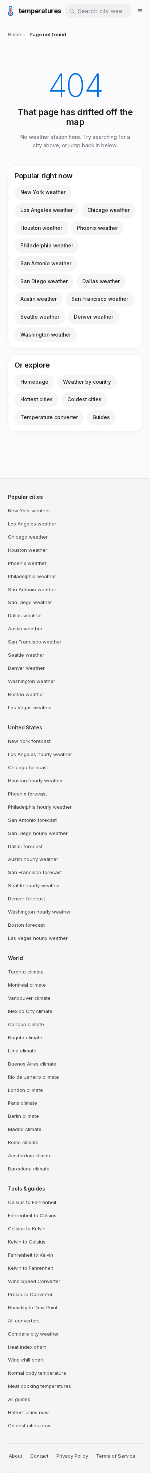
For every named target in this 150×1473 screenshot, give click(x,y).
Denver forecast (26, 898)
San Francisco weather (99, 299)
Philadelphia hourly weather (40, 807)
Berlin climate (23, 1116)
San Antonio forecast (32, 820)
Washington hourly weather (39, 912)
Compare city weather (33, 1334)
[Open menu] (140, 11)
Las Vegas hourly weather (38, 938)
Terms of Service (115, 1456)
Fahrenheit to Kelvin (30, 1255)
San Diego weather (44, 281)
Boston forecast (26, 925)
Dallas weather (101, 281)
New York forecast (29, 741)
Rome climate (23, 1142)
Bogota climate (25, 1037)
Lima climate (22, 1051)
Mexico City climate (30, 1011)
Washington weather (45, 335)
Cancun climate (26, 1024)
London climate (25, 1090)
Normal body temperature (37, 1373)
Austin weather (38, 299)
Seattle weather (39, 317)
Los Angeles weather (46, 210)
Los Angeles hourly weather (40, 754)
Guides (101, 417)
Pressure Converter (30, 1294)
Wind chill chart (26, 1360)
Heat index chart (27, 1347)
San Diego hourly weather (38, 833)
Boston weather (26, 694)
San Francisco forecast (35, 872)
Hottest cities (36, 399)
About (15, 1456)
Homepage (34, 382)
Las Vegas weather (30, 707)
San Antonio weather (45, 263)
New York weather (43, 192)
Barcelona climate (29, 1169)
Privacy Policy (72, 1456)
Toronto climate (26, 972)
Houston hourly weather (35, 780)
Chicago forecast (28, 767)
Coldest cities (84, 399)
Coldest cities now (29, 1425)
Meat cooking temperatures (39, 1386)
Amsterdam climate (30, 1155)
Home (14, 34)
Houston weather (41, 228)
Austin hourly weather (33, 859)
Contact (39, 1456)
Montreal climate (27, 985)
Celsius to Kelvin (27, 1228)
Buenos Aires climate (32, 1064)
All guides (19, 1399)
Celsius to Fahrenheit (32, 1202)
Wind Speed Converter (34, 1281)
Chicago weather (108, 210)
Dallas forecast (25, 846)
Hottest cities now (28, 1412)
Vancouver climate (29, 998)
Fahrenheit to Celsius (32, 1215)
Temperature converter (49, 417)
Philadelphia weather (46, 245)
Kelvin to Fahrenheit (30, 1268)
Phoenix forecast (27, 794)
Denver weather (93, 317)
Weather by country (87, 382)
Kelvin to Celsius (27, 1242)
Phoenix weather (97, 228)
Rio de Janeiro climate (33, 1077)
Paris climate (22, 1103)
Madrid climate (25, 1129)
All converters (24, 1321)
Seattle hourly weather (34, 885)
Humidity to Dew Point (33, 1307)
